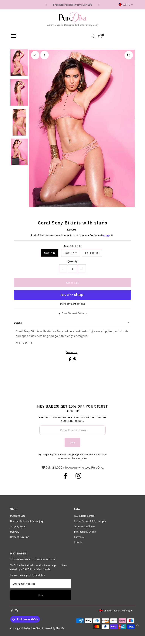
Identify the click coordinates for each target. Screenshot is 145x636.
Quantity (72, 261)
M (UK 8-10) (70, 253)
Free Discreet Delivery (74, 313)
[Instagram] (78, 477)
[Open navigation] (13, 36)
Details (18, 322)
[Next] (98, 5)
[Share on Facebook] (70, 360)
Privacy (78, 542)
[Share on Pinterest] (74, 360)
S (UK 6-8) (50, 253)
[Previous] (46, 5)
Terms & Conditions (84, 526)
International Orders (85, 531)
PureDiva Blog (17, 515)
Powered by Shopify (53, 628)
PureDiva (35, 628)
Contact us (71, 352)
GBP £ (126, 4)
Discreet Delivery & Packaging (26, 521)
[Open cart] (100, 36)
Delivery (14, 531)
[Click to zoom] (128, 55)
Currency (79, 537)
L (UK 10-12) (92, 253)
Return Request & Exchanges (90, 521)
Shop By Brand (18, 526)
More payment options (72, 303)
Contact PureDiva (19, 537)
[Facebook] (65, 477)
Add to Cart (72, 282)
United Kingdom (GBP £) (116, 610)
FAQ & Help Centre (84, 515)
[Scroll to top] (137, 625)
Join (72, 442)
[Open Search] (93, 36)
